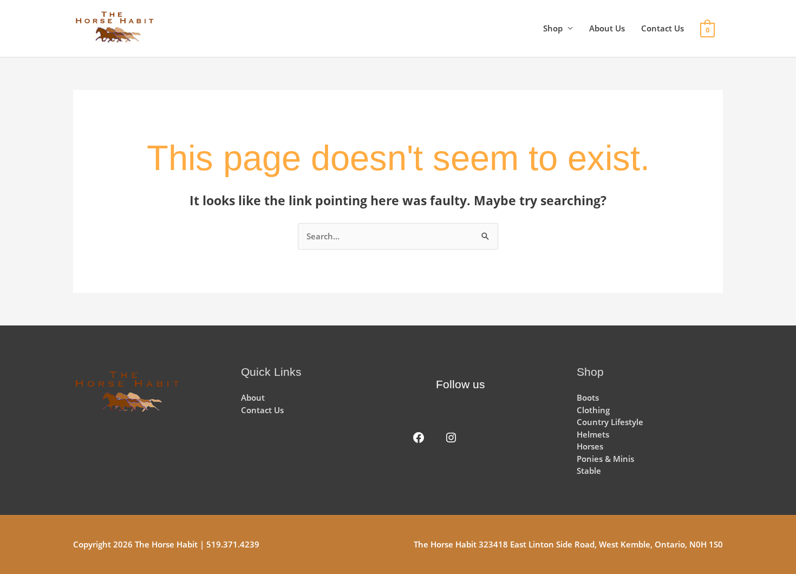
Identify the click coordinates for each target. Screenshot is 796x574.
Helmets (593, 434)
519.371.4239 (232, 544)
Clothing (593, 410)
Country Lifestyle (610, 421)
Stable (589, 470)
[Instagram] (451, 437)
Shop (553, 28)
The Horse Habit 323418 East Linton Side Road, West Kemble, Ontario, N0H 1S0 (568, 544)
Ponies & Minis (605, 458)
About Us (607, 28)
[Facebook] (418, 437)
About (253, 397)
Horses (590, 446)
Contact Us (662, 28)
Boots (588, 397)
